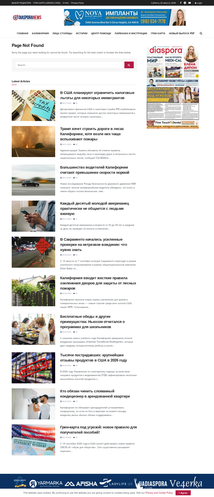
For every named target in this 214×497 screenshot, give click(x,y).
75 (76, 437)
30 (76, 331)
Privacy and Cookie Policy (159, 492)
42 (76, 365)
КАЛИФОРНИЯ (40, 33)
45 (76, 103)
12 (76, 218)
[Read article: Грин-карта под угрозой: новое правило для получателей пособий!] (33, 439)
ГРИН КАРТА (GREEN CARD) (47, 2)
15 (76, 401)
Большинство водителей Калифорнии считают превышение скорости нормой (94, 169)
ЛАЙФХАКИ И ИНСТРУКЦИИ (131, 33)
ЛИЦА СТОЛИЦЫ (62, 33)
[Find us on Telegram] (185, 3)
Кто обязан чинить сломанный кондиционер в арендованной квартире (95, 393)
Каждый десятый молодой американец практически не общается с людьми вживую (94, 208)
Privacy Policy (77, 2)
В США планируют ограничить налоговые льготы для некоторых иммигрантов (97, 95)
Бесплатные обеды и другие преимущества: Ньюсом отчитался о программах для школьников (92, 321)
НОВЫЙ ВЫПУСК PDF (182, 33)
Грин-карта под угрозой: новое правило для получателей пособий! (98, 429)
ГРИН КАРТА (158, 33)
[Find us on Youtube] (189, 3)
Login (199, 2)
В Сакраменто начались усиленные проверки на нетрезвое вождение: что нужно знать (93, 244)
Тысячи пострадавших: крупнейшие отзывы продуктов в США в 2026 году (93, 357)
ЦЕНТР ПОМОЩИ (101, 33)
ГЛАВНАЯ (22, 33)
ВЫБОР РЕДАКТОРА (21, 2)
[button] (125, 17)
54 (76, 254)
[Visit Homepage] (27, 17)
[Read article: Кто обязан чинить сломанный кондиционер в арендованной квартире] (33, 403)
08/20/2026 (66, 254)
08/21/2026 (66, 103)
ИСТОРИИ (81, 33)
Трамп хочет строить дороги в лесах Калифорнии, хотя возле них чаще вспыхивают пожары (92, 134)
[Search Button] (201, 33)
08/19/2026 (66, 437)
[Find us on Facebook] (180, 3)
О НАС (66, 2)
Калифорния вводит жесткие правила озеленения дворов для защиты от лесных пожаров (98, 283)
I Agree (183, 492)
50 (76, 293)
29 (76, 144)
